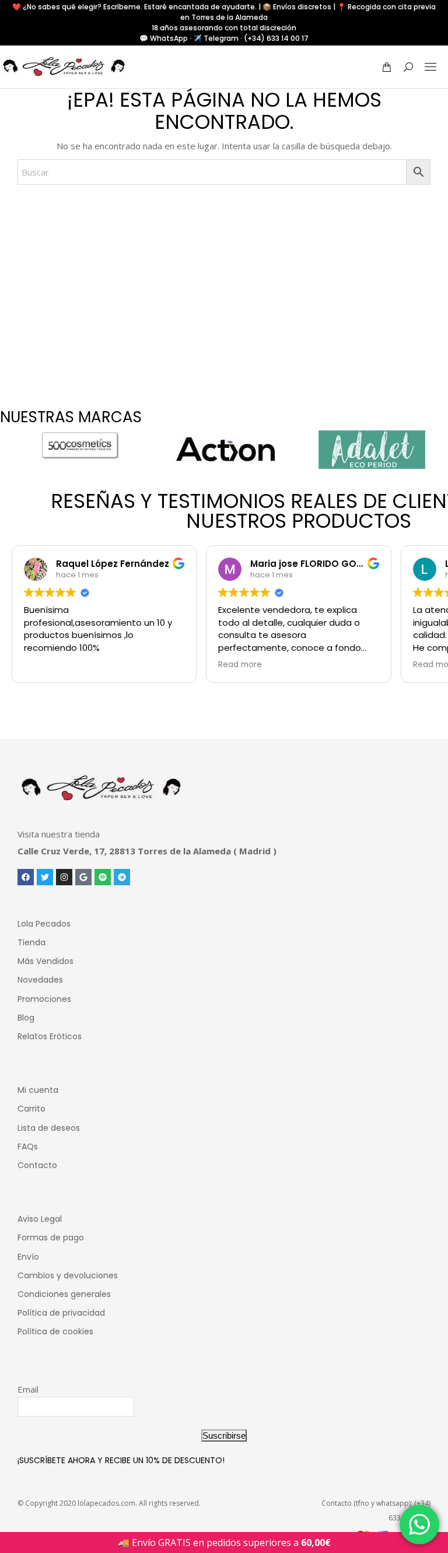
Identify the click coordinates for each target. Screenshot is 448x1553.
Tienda (32, 942)
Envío (28, 1257)
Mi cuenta (38, 1090)
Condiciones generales (64, 1294)
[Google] (83, 877)
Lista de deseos (49, 1128)
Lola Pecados (44, 924)
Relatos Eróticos (50, 1036)
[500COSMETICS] (79, 445)
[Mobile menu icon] (430, 66)
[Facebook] (26, 877)
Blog (26, 1017)
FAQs (28, 1146)
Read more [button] (240, 665)
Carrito (32, 1108)
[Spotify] (102, 877)
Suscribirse (224, 1435)
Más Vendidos (46, 961)
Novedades (40, 980)
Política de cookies (55, 1331)
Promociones (44, 999)
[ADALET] (371, 449)
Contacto (37, 1165)
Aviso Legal (40, 1219)
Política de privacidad (61, 1313)
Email (28, 1389)
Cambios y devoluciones (68, 1275)
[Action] (225, 449)
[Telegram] (122, 877)
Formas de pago (51, 1237)
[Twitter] (45, 877)
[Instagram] (64, 877)
